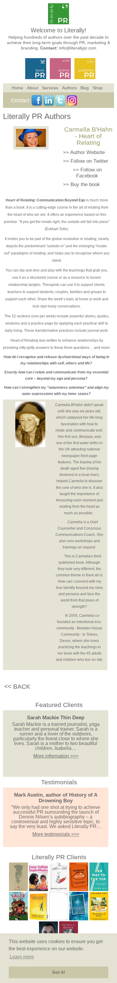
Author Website (87, 152)
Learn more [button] (22, 956)
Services (50, 87)
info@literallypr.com (77, 48)
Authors (69, 87)
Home (17, 87)
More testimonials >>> (55, 834)
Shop (98, 87)
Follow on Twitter (89, 161)
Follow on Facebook (89, 173)
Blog (84, 87)
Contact (20, 100)
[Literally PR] (58, 22)
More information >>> (55, 756)
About (32, 87)
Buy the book (85, 184)
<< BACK (17, 686)
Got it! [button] (58, 972)
